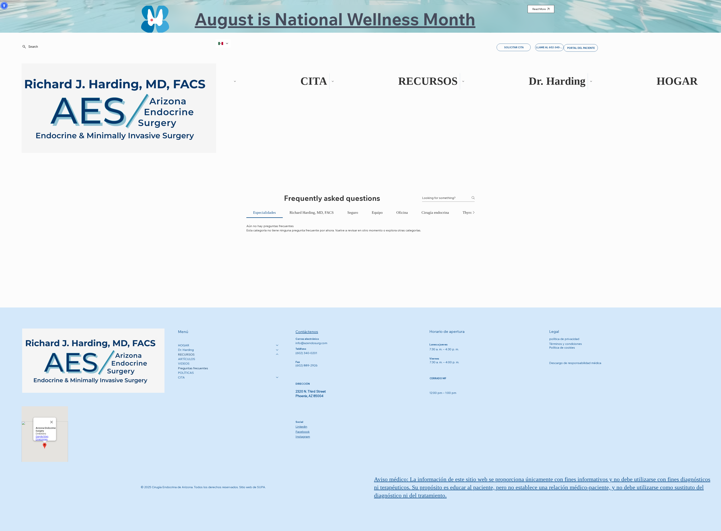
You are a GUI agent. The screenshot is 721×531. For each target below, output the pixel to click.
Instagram (303, 436)
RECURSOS (186, 354)
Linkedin (301, 426)
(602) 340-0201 (306, 353)
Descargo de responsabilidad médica (575, 363)
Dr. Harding (186, 350)
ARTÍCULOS (186, 359)
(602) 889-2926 (307, 365)
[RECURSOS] (277, 354)
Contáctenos (307, 331)
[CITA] (277, 377)
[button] (4, 5)
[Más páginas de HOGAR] (591, 81)
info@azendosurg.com (311, 343)
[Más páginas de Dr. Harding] (463, 81)
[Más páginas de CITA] (235, 81)
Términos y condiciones (565, 344)
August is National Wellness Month (335, 19)
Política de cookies (562, 347)
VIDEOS (183, 363)
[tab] (264, 212)
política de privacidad (564, 339)
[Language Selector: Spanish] (223, 43)
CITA (181, 377)
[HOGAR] (277, 345)
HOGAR (183, 345)
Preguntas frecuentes (193, 368)
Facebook (303, 432)
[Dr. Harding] (277, 349)
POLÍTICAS (186, 373)
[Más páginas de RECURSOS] (333, 81)
